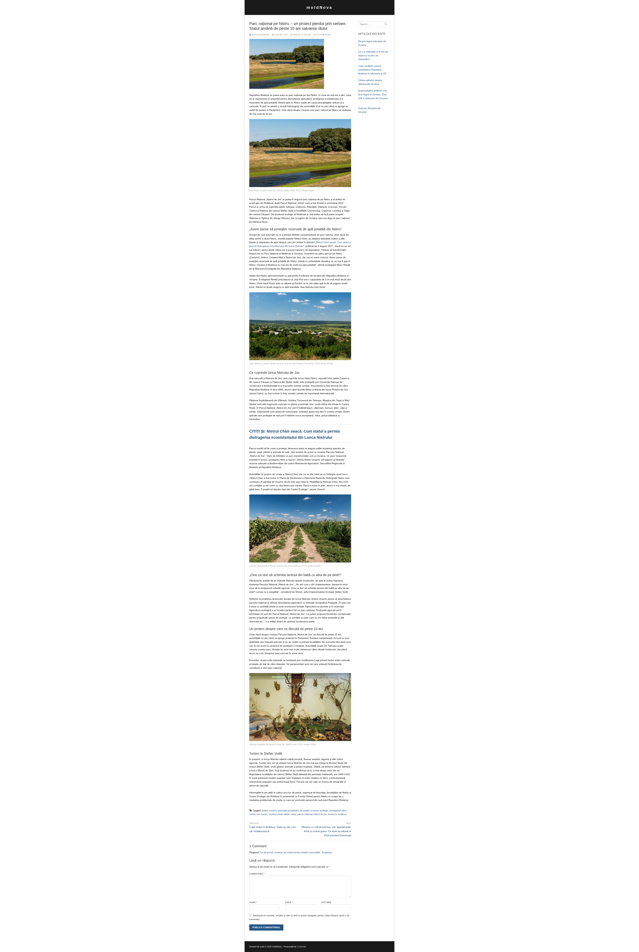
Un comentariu (323, 35)
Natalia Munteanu (260, 35)
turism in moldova (337, 814)
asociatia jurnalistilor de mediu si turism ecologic (303, 810)
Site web (326, 902)
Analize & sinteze (302, 35)
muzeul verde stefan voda (282, 814)
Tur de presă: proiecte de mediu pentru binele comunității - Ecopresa (296, 852)
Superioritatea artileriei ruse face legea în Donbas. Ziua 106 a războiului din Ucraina (373, 94)
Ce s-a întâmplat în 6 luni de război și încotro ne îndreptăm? (373, 55)
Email (289, 902)
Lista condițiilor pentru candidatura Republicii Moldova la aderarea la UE (372, 70)
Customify (301, 947)
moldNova (319, 7)
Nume (253, 902)
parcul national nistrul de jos (312, 814)
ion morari (262, 814)
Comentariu (257, 874)
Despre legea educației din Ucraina (372, 43)
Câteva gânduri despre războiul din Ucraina (370, 82)
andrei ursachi (268, 810)
